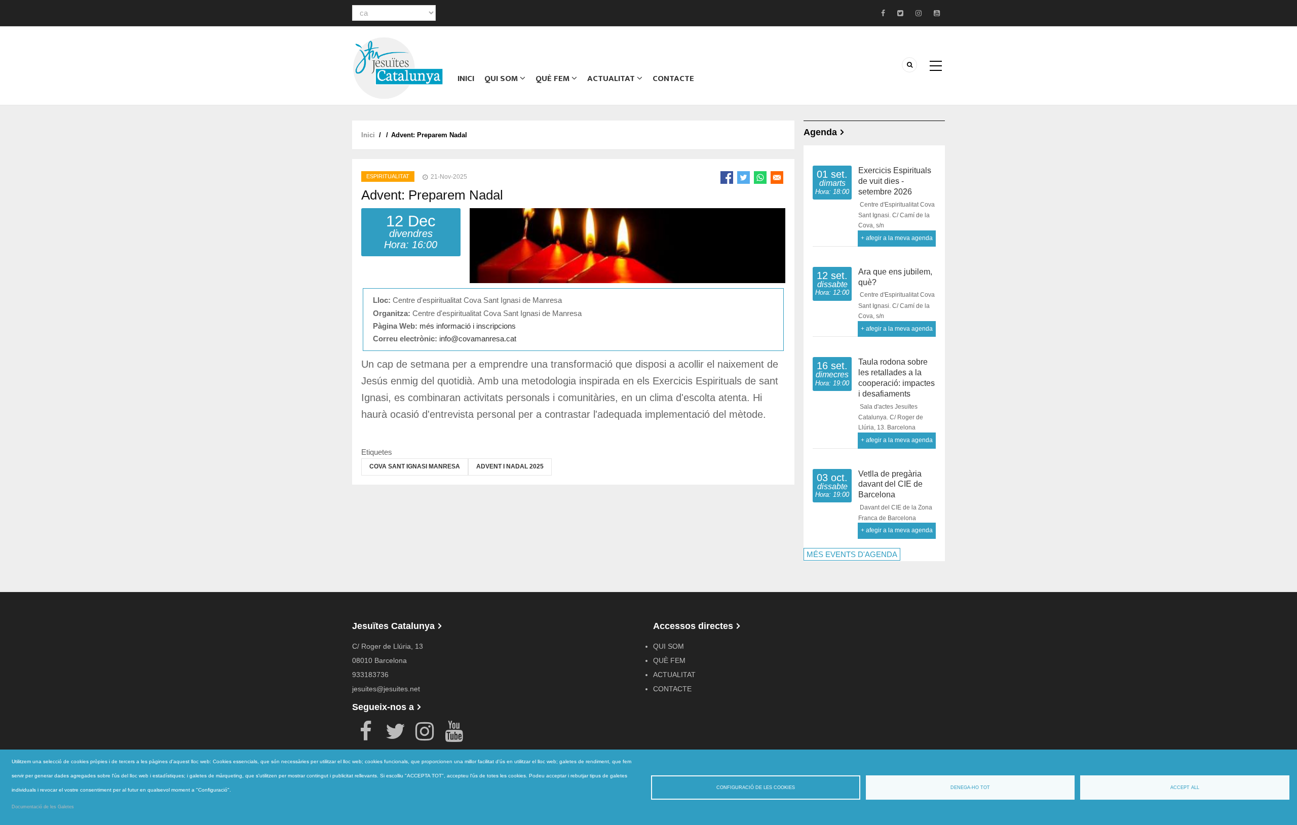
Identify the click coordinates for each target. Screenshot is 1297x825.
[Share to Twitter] (743, 177)
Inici (465, 78)
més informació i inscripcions (467, 326)
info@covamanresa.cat (477, 338)
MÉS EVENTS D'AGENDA (852, 554)
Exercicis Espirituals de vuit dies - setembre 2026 (894, 181)
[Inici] (397, 67)
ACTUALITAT (612, 78)
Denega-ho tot (970, 787)
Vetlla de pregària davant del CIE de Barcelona (890, 484)
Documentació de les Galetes (43, 806)
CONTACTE (673, 78)
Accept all (1184, 787)
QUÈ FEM (553, 78)
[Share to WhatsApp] (760, 177)
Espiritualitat (387, 176)
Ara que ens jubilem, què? (895, 277)
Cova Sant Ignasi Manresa (414, 466)
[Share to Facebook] (726, 177)
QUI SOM (502, 78)
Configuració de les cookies (755, 787)
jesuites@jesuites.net (386, 689)
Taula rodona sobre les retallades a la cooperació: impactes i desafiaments (896, 378)
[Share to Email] (777, 177)
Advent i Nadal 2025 (510, 466)
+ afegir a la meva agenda (897, 238)
